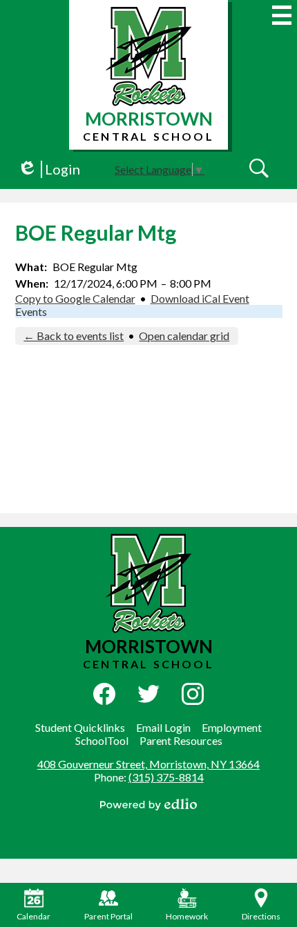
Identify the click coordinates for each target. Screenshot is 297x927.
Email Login (163, 727)
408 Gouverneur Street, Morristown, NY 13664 (148, 763)
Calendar (33, 916)
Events (31, 311)
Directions (261, 916)
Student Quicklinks (80, 727)
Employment (232, 727)
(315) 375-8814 (166, 777)
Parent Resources (181, 740)
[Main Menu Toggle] (282, 15)
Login (48, 169)
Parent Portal (108, 916)
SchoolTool (101, 740)
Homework (187, 916)
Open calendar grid (184, 335)
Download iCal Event (200, 298)
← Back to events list (73, 335)
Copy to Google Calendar (75, 298)
